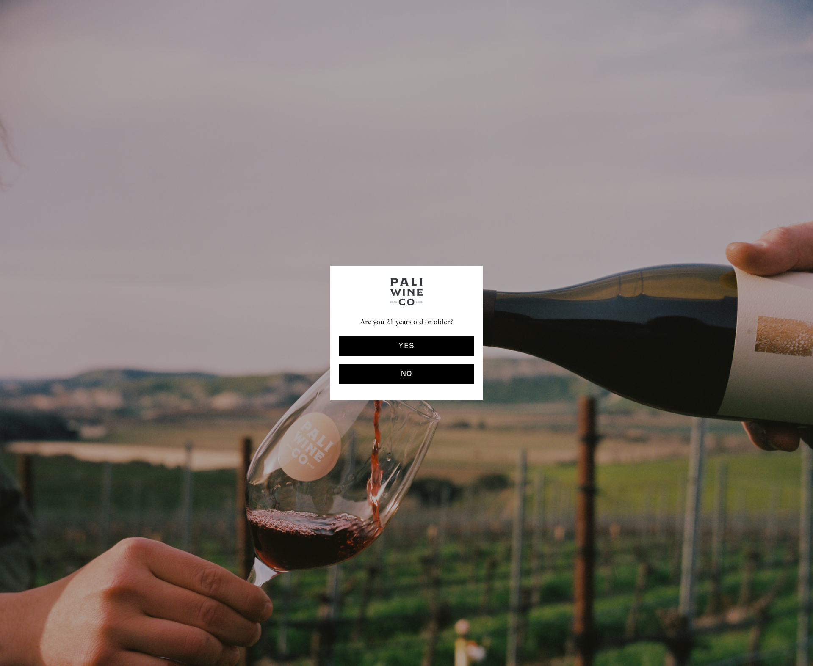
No (406, 374)
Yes (406, 346)
